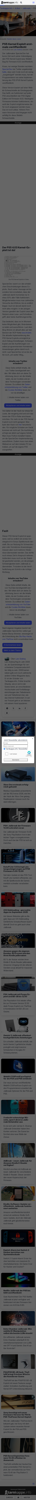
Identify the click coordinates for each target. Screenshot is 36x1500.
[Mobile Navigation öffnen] (33, 2)
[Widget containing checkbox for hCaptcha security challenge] (18, 753)
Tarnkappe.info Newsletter (16, 749)
